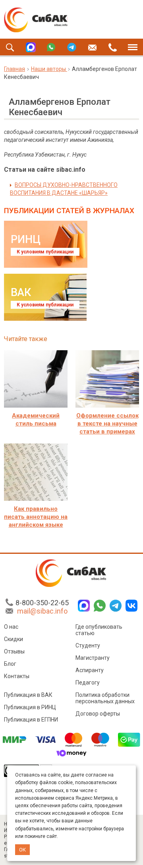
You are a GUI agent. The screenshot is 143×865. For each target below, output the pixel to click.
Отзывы (14, 651)
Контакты (16, 676)
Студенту (87, 645)
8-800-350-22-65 (42, 602)
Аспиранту (89, 670)
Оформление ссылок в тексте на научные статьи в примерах (107, 423)
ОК (22, 850)
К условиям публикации (45, 252)
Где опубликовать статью (98, 630)
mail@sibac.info (42, 611)
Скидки (13, 639)
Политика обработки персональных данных (105, 698)
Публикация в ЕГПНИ (31, 719)
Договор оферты (97, 713)
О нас (11, 627)
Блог (10, 664)
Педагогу (87, 682)
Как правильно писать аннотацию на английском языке (36, 516)
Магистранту (92, 658)
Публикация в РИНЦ (30, 707)
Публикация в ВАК (28, 695)
